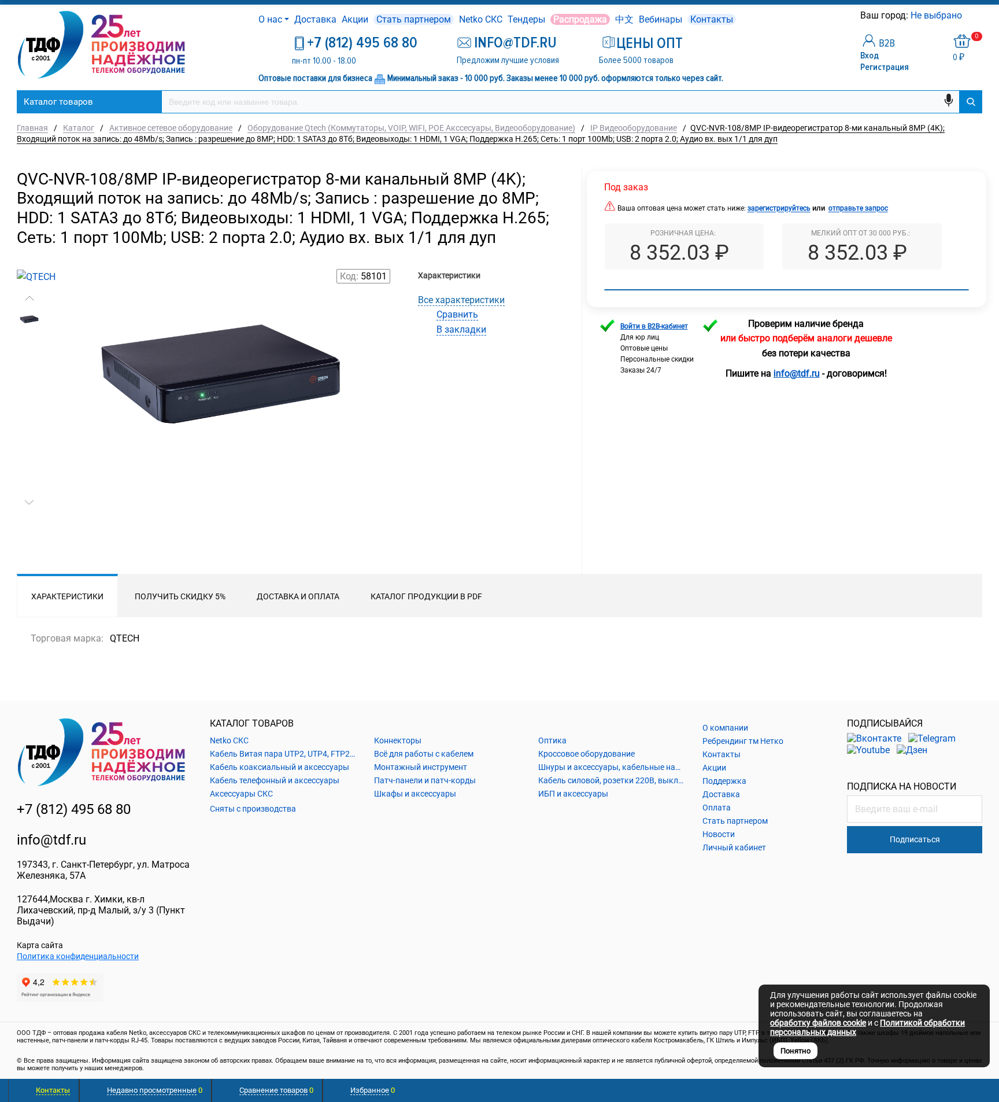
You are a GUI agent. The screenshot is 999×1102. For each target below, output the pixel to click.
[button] (29, 298)
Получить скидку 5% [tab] (180, 596)
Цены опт (649, 43)
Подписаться (915, 839)
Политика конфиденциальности (78, 956)
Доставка (315, 19)
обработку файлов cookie (818, 1022)
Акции (355, 19)
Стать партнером (413, 19)
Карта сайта (40, 945)
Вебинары (660, 19)
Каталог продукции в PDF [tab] (426, 596)
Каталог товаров (58, 102)
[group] (221, 429)
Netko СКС (480, 19)
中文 (624, 19)
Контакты (711, 19)
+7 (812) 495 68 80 (362, 43)
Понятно (795, 1050)
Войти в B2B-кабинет (654, 326)
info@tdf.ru (51, 840)
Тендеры (526, 19)
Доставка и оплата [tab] (298, 596)
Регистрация (884, 67)
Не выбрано (937, 15)
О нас (270, 19)
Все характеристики (461, 299)
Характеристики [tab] (67, 596)
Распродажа (580, 19)
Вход (869, 55)
